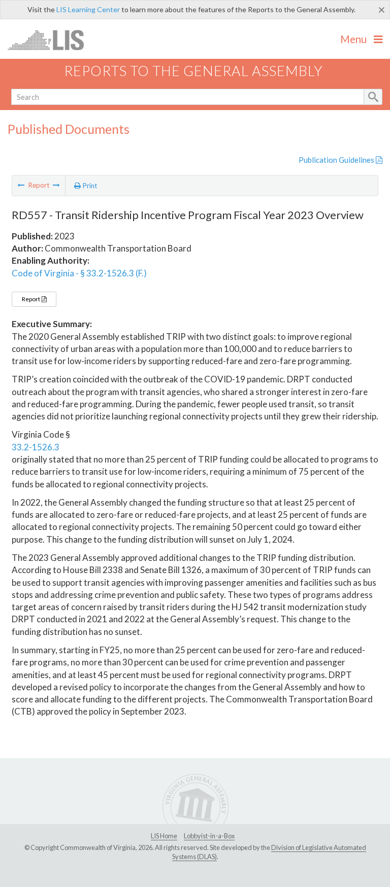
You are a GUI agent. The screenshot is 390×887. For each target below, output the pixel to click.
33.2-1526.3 (35, 447)
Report (31, 299)
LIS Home (164, 836)
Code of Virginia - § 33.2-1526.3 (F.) (79, 273)
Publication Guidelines (337, 159)
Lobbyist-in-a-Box (209, 836)
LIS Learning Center (88, 9)
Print (89, 186)
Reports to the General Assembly (193, 70)
